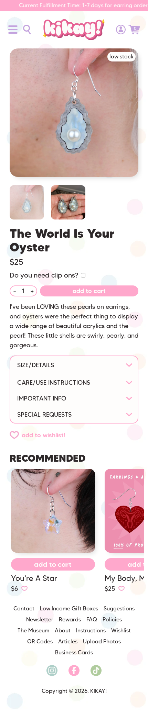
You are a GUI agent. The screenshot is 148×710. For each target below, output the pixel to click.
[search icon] (27, 29)
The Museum (33, 630)
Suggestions (119, 608)
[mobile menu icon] (13, 29)
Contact (23, 608)
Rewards (70, 619)
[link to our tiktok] (96, 670)
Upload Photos (102, 641)
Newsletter (39, 619)
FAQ (91, 619)
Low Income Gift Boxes (69, 608)
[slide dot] (27, 202)
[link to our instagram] (51, 670)
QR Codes (40, 641)
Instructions (91, 630)
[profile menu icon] (121, 29)
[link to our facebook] (74, 670)
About (63, 630)
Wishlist (121, 630)
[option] (74, 116)
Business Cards (74, 652)
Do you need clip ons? (44, 275)
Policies (112, 619)
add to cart (89, 291)
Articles (67, 641)
